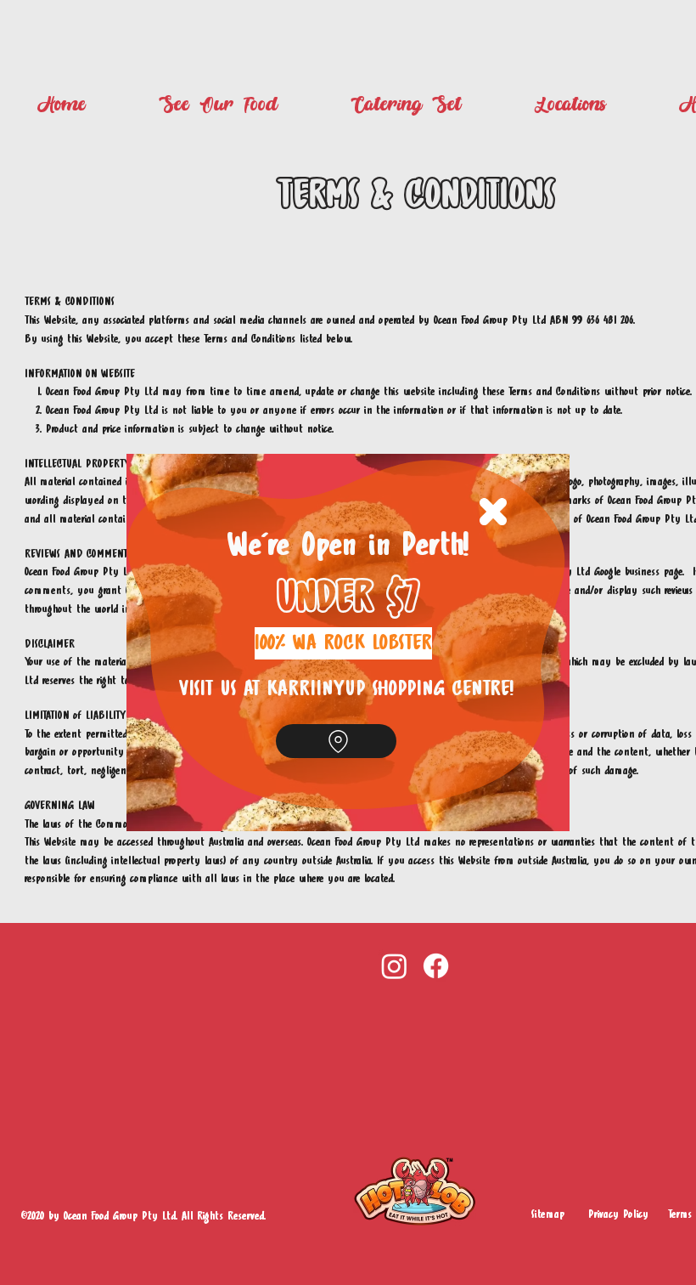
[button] (493, 511)
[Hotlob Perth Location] (336, 741)
